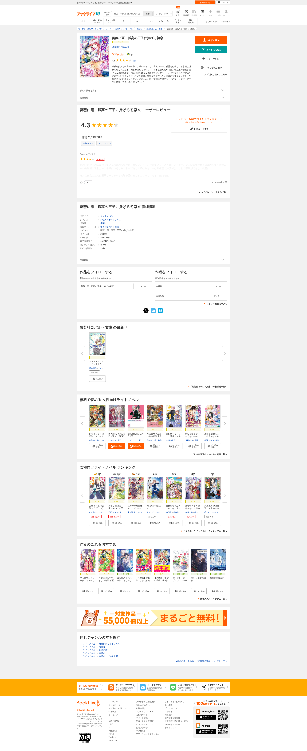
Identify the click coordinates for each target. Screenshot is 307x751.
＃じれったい (104, 143)
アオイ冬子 (182, 440)
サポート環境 (142, 717)
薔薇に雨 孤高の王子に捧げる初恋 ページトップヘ (201, 660)
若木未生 (93, 368)
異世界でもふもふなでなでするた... (173, 508)
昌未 (196, 512)
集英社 (103, 223)
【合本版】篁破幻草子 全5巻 (161, 579)
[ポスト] (146, 310)
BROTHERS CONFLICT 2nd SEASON (116, 436)
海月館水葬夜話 (217, 577)
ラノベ (151, 21)
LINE (111, 724)
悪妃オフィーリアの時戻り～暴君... (173, 436)
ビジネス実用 (177, 21)
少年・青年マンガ (97, 21)
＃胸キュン (88, 143)
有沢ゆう (150, 512)
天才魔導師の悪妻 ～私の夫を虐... (211, 508)
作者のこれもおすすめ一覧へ (213, 598)
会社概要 (168, 705)
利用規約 (168, 714)
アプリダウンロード (144, 711)
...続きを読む (163, 175)
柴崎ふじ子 (151, 440)
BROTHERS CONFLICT (136, 435)
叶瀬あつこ (141, 440)
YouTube (112, 737)
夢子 (160, 440)
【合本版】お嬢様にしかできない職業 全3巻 (143, 580)
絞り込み (107, 14)
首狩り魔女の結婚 (198, 579)
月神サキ (189, 440)
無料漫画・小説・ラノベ (119, 708)
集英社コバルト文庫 (109, 226)
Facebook (113, 740)
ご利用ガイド (225, 21)
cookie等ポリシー (172, 724)
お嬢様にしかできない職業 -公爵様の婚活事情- (106, 580)
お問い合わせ (142, 727)
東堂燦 (115, 46)
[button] (97, 379)
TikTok (111, 733)
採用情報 (168, 711)
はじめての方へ (212, 21)
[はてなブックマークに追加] (160, 312)
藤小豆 (122, 512)
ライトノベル (106, 215)
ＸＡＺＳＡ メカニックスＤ (96, 362)
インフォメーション (144, 724)
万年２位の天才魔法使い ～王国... (115, 508)
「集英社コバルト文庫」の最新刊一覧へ (208, 386)
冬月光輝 (189, 512)
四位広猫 (125, 46)
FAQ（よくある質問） (145, 721)
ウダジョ (112, 440)
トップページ (114, 705)
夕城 (217, 440)
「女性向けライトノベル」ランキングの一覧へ (205, 531)
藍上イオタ (209, 512)
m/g (217, 512)
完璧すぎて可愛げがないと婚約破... (192, 508)
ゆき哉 (139, 512)
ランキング (113, 714)
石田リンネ (113, 512)
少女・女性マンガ (110, 21)
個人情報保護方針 (172, 717)
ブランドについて (172, 708)
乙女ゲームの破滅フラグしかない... (96, 508)
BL (123, 21)
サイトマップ (170, 727)
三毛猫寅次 (171, 440)
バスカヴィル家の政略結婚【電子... (154, 436)
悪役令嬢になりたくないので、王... (192, 436)
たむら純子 (103, 368)
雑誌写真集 (191, 21)
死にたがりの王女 (154, 507)
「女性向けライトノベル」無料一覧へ (209, 454)
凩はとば (100, 440)
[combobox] (127, 13)
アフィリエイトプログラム (147, 733)
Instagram (113, 730)
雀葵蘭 (176, 512)
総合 (83, 21)
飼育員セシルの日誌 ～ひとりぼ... (96, 436)
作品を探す (141, 708)
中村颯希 (131, 512)
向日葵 (169, 512)
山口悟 (92, 512)
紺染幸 (92, 440)
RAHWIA (160, 512)
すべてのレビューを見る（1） (213, 192)
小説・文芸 (164, 21)
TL (137, 21)
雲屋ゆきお (199, 440)
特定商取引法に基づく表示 (176, 721)
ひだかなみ (101, 512)
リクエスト (141, 730)
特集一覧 (112, 711)
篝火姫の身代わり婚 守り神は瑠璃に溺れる (124, 580)
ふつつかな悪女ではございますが (135, 508)
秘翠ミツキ (209, 440)
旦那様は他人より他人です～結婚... (211, 436)
